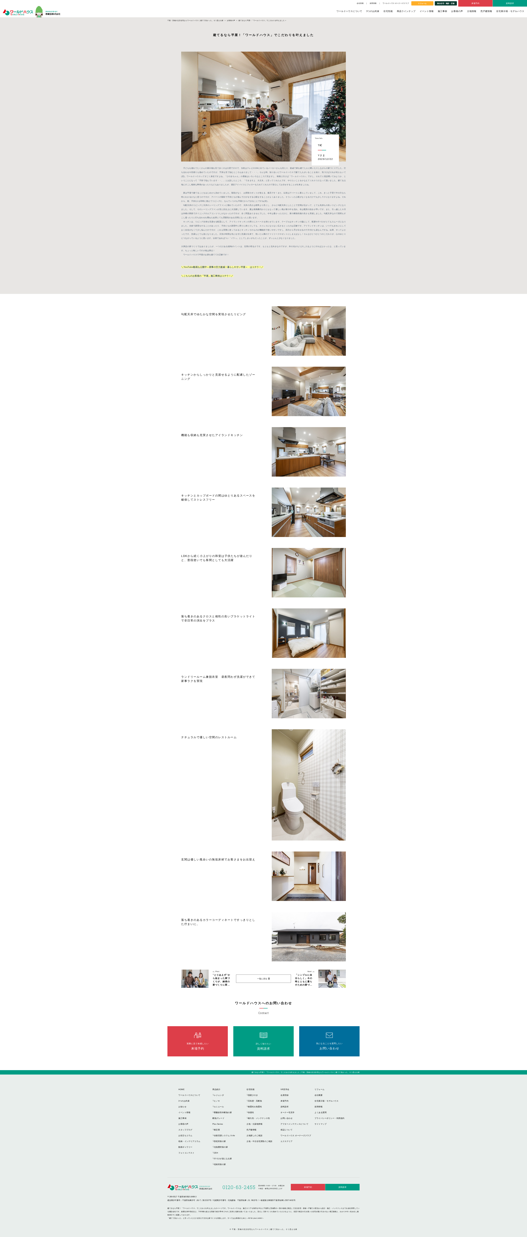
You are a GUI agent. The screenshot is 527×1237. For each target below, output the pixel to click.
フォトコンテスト (186, 1153)
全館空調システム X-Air (224, 1135)
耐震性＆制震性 (255, 1107)
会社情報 (360, 3)
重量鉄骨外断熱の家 (223, 1112)
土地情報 (471, 11)
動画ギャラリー (185, 1147)
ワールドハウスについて (349, 11)
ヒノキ (217, 1101)
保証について (286, 1130)
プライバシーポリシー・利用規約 (329, 1118)
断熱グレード (218, 1118)
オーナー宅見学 (288, 1112)
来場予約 (475, 3)
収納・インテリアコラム (189, 1141)
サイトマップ (320, 1124)
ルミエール (219, 1107)
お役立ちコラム (185, 1135)
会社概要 (319, 1095)
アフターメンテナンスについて (294, 1124)
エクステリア (286, 1141)
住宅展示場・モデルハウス (510, 11)
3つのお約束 (372, 11)
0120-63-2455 (239, 1187)
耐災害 (217, 1130)
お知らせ (182, 1107)
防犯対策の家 (220, 1141)
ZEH (216, 1153)
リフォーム (422, 3)
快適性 (251, 1112)
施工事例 (442, 11)
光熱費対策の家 (221, 1147)
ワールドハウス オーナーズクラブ (396, 3)
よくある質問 (320, 1112)
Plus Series (217, 1124)
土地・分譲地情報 (254, 1124)
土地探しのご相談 (254, 1135)
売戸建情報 (486, 11)
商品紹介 (216, 1089)
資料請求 (510, 3)
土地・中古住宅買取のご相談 (259, 1141)
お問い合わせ (286, 1118)
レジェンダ (219, 1095)
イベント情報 (427, 11)
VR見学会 (285, 1089)
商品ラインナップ (406, 11)
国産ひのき (253, 1095)
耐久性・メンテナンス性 (259, 1118)
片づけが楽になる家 (223, 1158)
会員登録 (284, 1095)
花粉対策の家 (220, 1164)
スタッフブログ (185, 1130)
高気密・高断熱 (255, 1101)
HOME (181, 1089)
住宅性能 (388, 11)
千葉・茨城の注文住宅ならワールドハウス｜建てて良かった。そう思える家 (264, 1229)
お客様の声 (457, 11)
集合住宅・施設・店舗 (445, 3)
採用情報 (373, 3)
